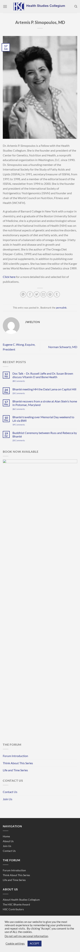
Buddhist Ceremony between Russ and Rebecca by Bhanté (44, 434)
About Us (8, 841)
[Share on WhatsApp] (23, 294)
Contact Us (10, 792)
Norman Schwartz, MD (62, 347)
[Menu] (5, 6)
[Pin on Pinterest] (50, 294)
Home (6, 836)
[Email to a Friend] (43, 294)
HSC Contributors (13, 909)
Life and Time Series (15, 770)
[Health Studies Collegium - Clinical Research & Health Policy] (40, 6)
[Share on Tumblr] (57, 294)
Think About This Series (18, 763)
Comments (18, 381)
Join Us (7, 799)
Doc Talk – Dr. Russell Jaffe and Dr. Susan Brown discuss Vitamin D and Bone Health (42, 375)
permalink (61, 307)
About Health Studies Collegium (21, 899)
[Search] (75, 6)
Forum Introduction (15, 756)
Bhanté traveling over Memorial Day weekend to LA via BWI (43, 418)
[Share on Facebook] (30, 294)
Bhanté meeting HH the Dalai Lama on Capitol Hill (44, 389)
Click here (9, 276)
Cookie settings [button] (15, 943)
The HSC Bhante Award (16, 904)
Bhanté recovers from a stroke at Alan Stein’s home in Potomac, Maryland (44, 403)
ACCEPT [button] (34, 943)
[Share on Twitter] (36, 294)
